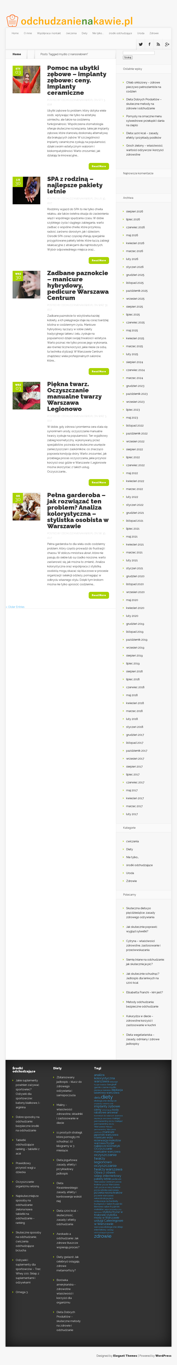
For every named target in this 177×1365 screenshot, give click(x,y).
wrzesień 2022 (135, 441)
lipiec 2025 (133, 314)
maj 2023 (132, 417)
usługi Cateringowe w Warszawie (108, 1222)
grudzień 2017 (135, 734)
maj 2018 (132, 695)
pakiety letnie (102, 1179)
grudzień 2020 (135, 576)
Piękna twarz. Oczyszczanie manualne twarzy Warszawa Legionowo (74, 396)
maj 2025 (132, 330)
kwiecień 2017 (135, 798)
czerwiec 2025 (135, 322)
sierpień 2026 (134, 211)
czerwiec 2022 (135, 465)
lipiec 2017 (132, 774)
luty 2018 (132, 719)
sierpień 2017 (134, 766)
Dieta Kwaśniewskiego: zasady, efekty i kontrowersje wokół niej (69, 1192)
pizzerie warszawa (103, 1195)
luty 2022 (132, 497)
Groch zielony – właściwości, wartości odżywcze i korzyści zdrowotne (145, 150)
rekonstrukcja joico (103, 1198)
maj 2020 (132, 600)
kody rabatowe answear (106, 1111)
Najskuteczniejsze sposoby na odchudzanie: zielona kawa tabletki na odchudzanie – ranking (27, 1209)
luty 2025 (132, 354)
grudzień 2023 (135, 386)
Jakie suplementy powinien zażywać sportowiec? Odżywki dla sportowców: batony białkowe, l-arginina (28, 1094)
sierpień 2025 (134, 306)
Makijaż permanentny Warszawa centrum (105, 1129)
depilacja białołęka (102, 1090)
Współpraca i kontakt (49, 33)
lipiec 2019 (133, 663)
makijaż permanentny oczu (107, 1119)
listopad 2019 (134, 631)
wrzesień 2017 (135, 758)
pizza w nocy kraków (109, 1187)
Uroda (140, 33)
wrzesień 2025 (135, 298)
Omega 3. (22, 1292)
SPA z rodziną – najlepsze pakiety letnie (74, 185)
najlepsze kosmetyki (107, 1146)
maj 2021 (132, 536)
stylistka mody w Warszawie (106, 1216)
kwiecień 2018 (135, 703)
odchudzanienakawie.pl (77, 100)
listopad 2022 (135, 425)
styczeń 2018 (134, 727)
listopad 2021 (134, 520)
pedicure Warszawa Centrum (107, 1180)
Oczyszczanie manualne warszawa (107, 1150)
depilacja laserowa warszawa (108, 1091)
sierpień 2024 (134, 362)
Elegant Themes (125, 1355)
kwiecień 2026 (135, 243)
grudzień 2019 (135, 623)
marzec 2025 (134, 346)
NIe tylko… (98, 33)
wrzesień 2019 (135, 647)
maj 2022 (132, 473)
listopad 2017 (134, 742)
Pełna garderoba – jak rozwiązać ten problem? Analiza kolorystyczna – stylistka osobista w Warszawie (78, 510)
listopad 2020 (135, 584)
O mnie (28, 33)
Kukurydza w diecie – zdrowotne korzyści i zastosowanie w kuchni (141, 1021)
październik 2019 (136, 639)
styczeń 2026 (135, 267)
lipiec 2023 (133, 409)
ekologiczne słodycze (105, 1100)
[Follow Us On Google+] (167, 44)
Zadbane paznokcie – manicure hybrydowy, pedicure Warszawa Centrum (78, 285)
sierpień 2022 (134, 449)
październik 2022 (137, 433)
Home (15, 33)
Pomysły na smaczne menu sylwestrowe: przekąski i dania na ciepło (145, 121)
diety (107, 1097)
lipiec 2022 (133, 457)
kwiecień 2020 (135, 608)
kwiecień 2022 (135, 481)
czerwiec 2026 (135, 227)
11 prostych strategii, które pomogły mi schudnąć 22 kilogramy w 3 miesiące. (69, 1141)
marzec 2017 (134, 806)
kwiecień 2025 (135, 338)
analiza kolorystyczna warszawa (104, 1078)
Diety (84, 33)
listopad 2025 (135, 282)
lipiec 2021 (132, 528)
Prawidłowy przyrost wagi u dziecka (25, 1168)
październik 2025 (137, 290)
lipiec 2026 (133, 219)
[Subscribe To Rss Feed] (158, 44)
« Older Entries (15, 607)
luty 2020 (132, 616)
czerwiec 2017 (135, 782)
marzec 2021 (134, 552)
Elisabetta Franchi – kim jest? (144, 992)
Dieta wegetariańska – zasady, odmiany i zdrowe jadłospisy (142, 1039)
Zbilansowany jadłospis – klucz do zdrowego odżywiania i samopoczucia (69, 1086)
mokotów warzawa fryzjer (107, 1142)
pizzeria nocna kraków (108, 1192)
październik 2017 (136, 750)
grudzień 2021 (135, 512)
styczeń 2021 (134, 568)
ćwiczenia (71, 33)
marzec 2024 (134, 378)
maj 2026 (132, 235)
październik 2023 (137, 393)
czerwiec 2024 (135, 370)
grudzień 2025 (135, 275)
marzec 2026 (134, 251)
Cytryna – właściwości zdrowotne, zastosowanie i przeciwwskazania (143, 945)
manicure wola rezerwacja (103, 1139)
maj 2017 (132, 790)
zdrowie (102, 1236)
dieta (97, 1097)
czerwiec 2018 (135, 687)
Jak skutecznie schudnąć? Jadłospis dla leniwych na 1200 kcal (142, 978)
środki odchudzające (120, 33)
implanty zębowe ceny (107, 1108)
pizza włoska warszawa (106, 1190)
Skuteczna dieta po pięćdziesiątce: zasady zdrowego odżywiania (140, 913)
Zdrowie (154, 33)
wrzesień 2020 (135, 592)
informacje (107, 1110)
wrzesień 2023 (135, 401)
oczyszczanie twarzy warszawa (108, 1167)
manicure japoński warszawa (106, 1133)
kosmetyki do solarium (104, 1116)
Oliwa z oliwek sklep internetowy (107, 1174)
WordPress (163, 1355)
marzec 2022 (134, 489)
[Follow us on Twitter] (140, 44)
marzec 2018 (134, 711)
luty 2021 (132, 560)
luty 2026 (132, 259)
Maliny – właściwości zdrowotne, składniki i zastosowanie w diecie (70, 1114)
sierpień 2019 (134, 655)
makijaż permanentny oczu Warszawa (108, 1124)
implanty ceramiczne (103, 1104)
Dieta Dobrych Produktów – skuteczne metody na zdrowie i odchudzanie (144, 104)
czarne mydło (108, 1087)
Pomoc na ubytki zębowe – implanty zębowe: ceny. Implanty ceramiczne (76, 80)
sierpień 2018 (134, 671)
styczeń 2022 (134, 504)
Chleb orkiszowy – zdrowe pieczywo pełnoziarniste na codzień (143, 87)
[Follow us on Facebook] (149, 44)
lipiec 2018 (133, 679)
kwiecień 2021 (135, 544)
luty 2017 (132, 814)
